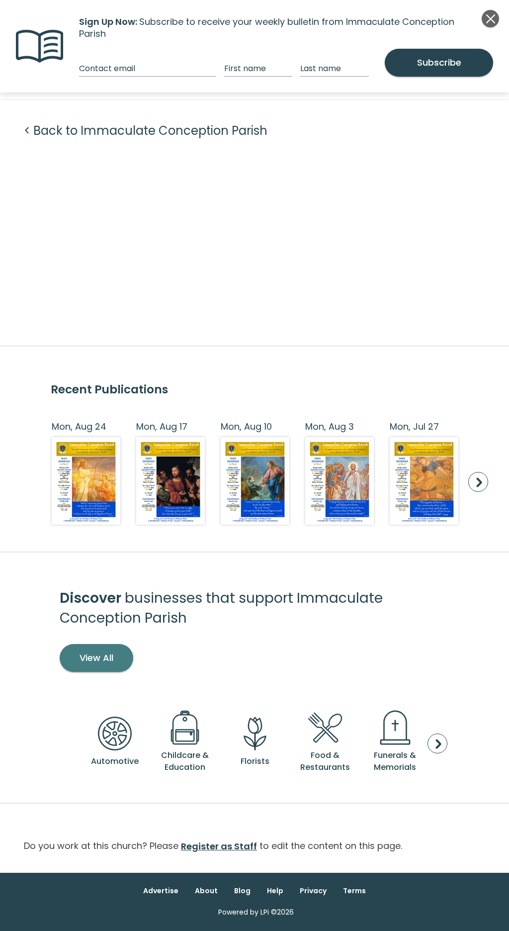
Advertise (160, 891)
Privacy (313, 891)
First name (245, 68)
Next (478, 482)
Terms (354, 891)
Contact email (107, 68)
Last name (320, 68)
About (206, 891)
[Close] (490, 18)
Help (275, 891)
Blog (242, 891)
